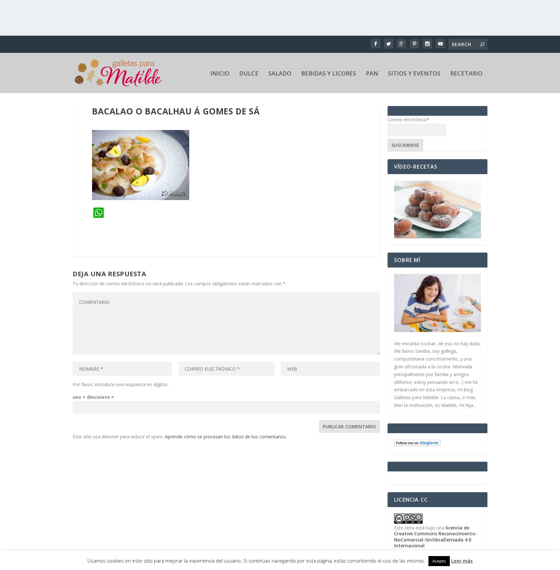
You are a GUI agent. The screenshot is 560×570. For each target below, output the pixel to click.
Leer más (462, 560)
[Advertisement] (280, 17)
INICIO (219, 74)
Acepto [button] (439, 561)
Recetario (466, 74)
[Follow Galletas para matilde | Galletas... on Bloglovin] (417, 444)
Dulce (249, 74)
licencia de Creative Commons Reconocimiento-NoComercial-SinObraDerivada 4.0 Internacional (435, 537)
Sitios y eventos (414, 74)
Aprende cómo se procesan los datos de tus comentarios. (226, 436)
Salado (279, 74)
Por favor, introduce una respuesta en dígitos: (121, 384)
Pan (372, 74)
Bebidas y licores (328, 74)
